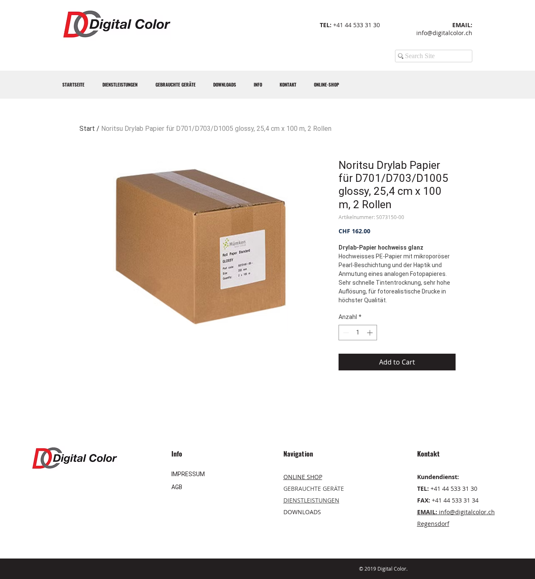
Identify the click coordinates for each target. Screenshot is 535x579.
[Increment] (370, 332)
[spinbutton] (357, 332)
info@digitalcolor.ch (444, 33)
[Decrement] (345, 332)
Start (87, 129)
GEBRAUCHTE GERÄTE (313, 488)
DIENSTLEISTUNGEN (311, 500)
